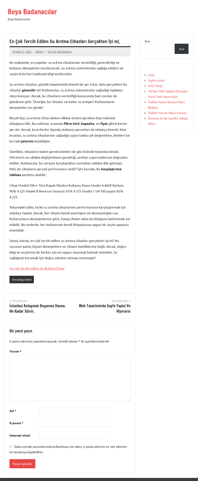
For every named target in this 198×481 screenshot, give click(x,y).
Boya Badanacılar (32, 12)
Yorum (15, 351)
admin (39, 51)
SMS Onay (155, 86)
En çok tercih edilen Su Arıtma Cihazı (36, 268)
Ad (12, 411)
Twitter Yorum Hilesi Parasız (167, 113)
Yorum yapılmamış (60, 51)
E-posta (16, 423)
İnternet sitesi (19, 435)
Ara (147, 41)
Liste (151, 75)
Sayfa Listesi (156, 80)
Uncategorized (21, 279)
